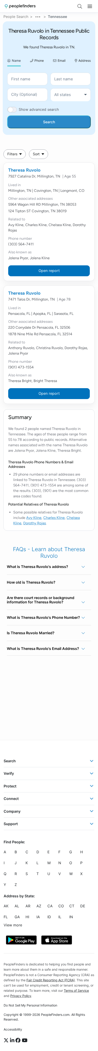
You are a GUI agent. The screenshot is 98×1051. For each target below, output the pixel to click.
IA (38, 917)
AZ (38, 906)
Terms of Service (76, 990)
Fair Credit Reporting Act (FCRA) (50, 980)
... (38, 16)
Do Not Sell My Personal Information (30, 1005)
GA (17, 917)
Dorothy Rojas (34, 523)
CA (50, 906)
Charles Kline (54, 518)
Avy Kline (33, 518)
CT (71, 906)
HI (27, 917)
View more (13, 925)
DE (82, 906)
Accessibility (13, 1029)
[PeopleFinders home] (20, 6)
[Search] (79, 6)
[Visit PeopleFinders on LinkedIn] (13, 1040)
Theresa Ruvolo (24, 170)
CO (61, 906)
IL (59, 917)
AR (28, 906)
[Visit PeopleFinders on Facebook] (18, 1040)
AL (17, 906)
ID (49, 917)
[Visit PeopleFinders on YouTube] (24, 1040)
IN (71, 917)
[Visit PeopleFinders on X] (7, 1040)
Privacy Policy (20, 996)
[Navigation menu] (89, 6)
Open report (49, 270)
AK (6, 906)
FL (6, 917)
